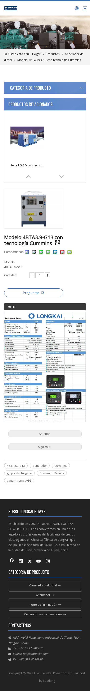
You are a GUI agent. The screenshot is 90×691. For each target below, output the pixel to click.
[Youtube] (38, 561)
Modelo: (9, 262)
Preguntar (31, 292)
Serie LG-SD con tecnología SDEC (27, 165)
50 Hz (11, 307)
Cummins (60, 466)
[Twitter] (29, 561)
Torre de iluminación (43, 605)
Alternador (43, 595)
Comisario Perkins (52, 473)
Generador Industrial (43, 585)
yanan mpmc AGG (19, 480)
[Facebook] (11, 561)
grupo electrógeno (19, 473)
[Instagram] (47, 561)
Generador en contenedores (43, 614)
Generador (39, 466)
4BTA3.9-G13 (16, 466)
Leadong (49, 681)
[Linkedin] (20, 561)
